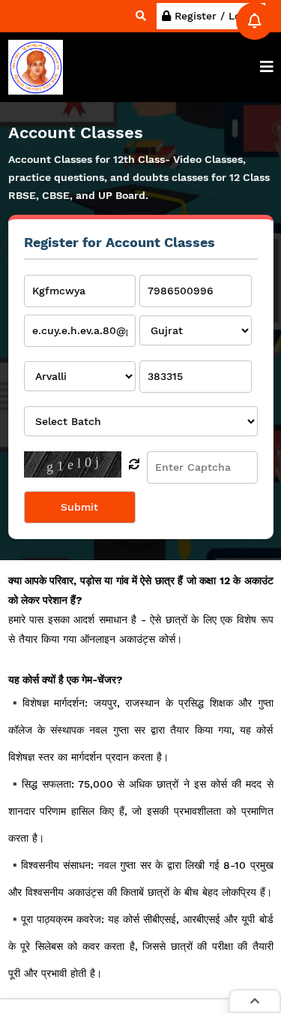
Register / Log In (215, 16)
